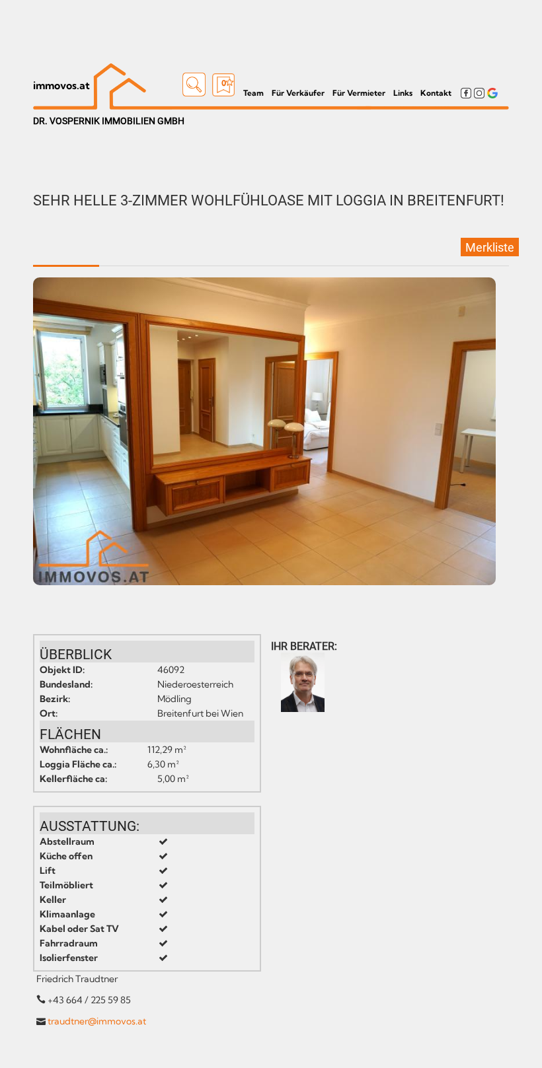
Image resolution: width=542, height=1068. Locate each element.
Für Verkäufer (298, 93)
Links (402, 93)
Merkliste (489, 247)
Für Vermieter (358, 93)
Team (253, 93)
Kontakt (435, 93)
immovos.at (61, 85)
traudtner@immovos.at (97, 1021)
